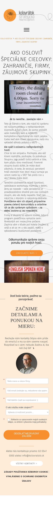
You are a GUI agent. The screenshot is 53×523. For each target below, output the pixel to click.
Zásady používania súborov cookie (26, 472)
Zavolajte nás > (26, 253)
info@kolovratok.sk (33, 456)
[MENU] (26, 29)
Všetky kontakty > (26, 463)
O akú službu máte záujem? (19, 407)
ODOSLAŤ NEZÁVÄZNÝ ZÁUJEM (26, 434)
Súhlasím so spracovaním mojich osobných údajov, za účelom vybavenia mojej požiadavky (27, 420)
